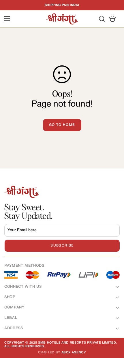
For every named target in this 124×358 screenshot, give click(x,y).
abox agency (73, 352)
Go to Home (62, 124)
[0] (112, 19)
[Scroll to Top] (113, 327)
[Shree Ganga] (62, 18)
